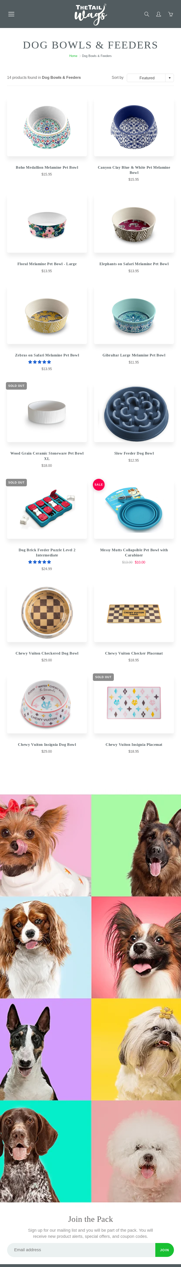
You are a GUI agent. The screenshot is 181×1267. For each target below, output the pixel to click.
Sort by (117, 78)
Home (73, 56)
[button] (40, 362)
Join (164, 1250)
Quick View (47, 126)
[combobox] (150, 78)
